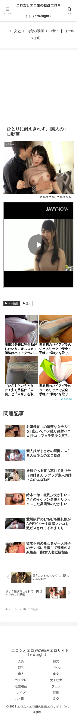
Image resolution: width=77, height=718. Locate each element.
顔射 (56, 692)
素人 (28, 303)
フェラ (56, 686)
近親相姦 (21, 686)
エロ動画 (13, 303)
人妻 (21, 661)
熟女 (56, 661)
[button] (69, 584)
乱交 (56, 698)
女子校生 (56, 680)
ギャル (56, 667)
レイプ (20, 692)
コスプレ (21, 680)
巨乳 (21, 667)
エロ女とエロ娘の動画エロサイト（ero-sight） (38, 10)
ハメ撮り (21, 698)
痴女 (56, 673)
